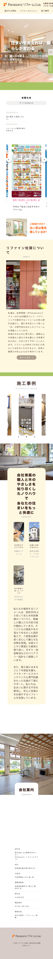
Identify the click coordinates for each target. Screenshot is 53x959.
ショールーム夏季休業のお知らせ (15, 129)
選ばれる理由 (10, 11)
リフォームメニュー (28, 11)
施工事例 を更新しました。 (15, 118)
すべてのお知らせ (26, 103)
